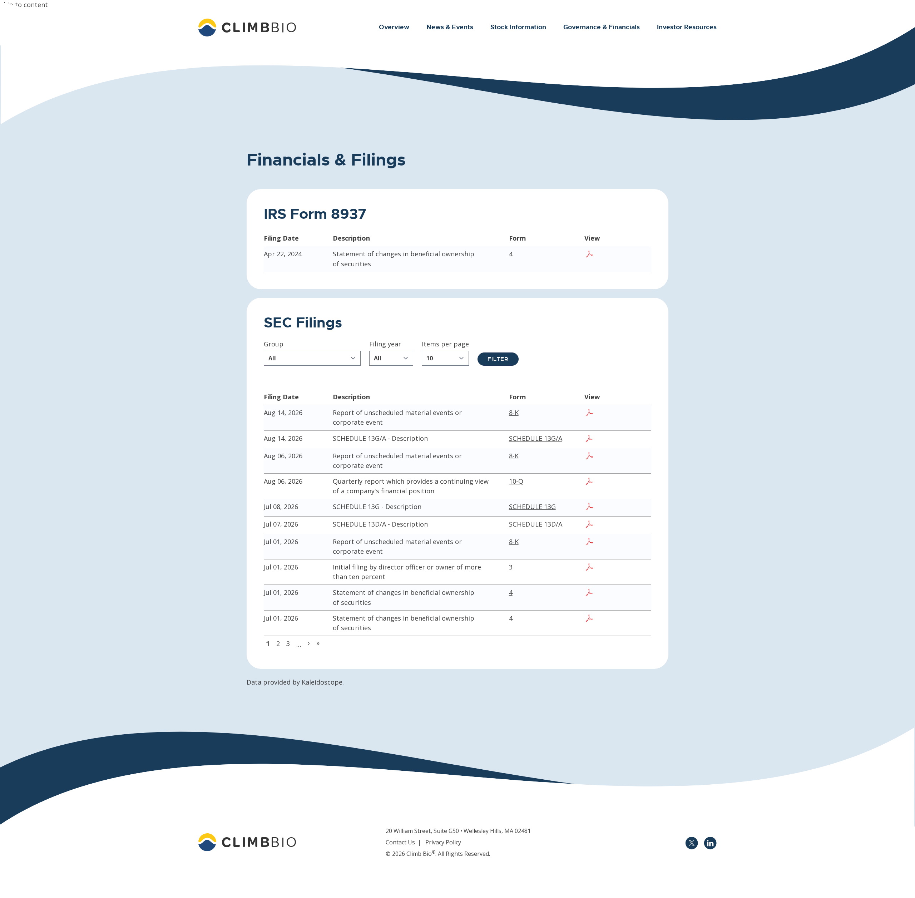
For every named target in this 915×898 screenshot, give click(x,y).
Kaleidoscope (322, 682)
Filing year (385, 344)
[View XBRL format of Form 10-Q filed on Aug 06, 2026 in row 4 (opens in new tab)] (624, 482)
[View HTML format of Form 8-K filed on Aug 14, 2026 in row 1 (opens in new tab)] (636, 413)
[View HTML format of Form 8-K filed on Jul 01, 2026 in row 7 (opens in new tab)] (636, 542)
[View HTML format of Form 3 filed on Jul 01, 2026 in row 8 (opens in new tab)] (624, 568)
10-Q (516, 481)
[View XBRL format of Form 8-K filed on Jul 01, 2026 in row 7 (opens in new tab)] (624, 542)
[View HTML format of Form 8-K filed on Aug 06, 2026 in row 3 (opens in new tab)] (636, 457)
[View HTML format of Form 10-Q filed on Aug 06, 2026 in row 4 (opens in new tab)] (636, 482)
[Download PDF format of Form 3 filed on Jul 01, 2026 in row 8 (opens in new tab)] (590, 568)
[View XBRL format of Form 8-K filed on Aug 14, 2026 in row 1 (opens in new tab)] (624, 413)
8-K (514, 412)
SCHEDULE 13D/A (535, 524)
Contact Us (400, 842)
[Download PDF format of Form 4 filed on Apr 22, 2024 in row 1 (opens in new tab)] (590, 255)
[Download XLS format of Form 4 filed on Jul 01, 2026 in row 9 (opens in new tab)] (613, 593)
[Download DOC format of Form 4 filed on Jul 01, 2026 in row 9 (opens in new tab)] (601, 593)
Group (273, 344)
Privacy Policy (443, 842)
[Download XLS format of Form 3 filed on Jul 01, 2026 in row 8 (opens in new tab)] (613, 568)
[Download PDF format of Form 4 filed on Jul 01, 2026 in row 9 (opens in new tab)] (590, 593)
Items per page (445, 344)
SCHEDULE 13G (532, 506)
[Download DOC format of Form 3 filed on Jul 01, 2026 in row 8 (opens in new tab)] (601, 568)
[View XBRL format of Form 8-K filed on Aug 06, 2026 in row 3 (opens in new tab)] (624, 457)
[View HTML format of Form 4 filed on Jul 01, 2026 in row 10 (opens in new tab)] (624, 619)
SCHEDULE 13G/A (535, 438)
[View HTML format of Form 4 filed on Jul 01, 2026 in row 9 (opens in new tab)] (624, 593)
